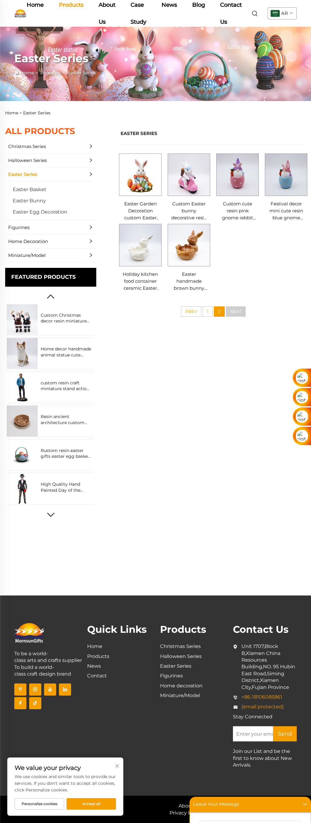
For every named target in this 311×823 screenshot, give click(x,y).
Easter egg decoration (40, 212)
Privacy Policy (185, 813)
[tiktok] (35, 703)
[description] (29, 632)
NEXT (235, 311)
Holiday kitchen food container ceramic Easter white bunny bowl (140, 281)
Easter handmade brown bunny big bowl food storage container (189, 281)
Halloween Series (27, 160)
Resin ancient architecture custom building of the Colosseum (62, 420)
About (186, 806)
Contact (97, 676)
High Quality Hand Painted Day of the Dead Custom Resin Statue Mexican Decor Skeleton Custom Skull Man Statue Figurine (65, 487)
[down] (50, 514)
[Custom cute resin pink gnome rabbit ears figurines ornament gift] (237, 174)
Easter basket (29, 189)
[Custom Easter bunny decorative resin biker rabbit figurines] (189, 174)
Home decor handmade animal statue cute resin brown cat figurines (66, 352)
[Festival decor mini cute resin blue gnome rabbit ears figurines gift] (286, 174)
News (94, 666)
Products (50, 73)
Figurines (18, 227)
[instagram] (35, 689)
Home (27, 73)
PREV (191, 311)
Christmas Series (27, 146)
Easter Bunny (29, 201)
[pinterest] (20, 689)
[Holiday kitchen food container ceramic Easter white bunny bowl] (140, 245)
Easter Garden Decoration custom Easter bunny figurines (140, 211)
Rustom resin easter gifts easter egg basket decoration (65, 454)
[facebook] (20, 703)
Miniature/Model (27, 255)
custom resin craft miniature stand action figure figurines (65, 386)
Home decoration (28, 241)
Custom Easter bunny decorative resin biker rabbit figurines (189, 211)
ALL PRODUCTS (40, 131)
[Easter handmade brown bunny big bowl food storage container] (189, 245)
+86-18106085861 (261, 697)
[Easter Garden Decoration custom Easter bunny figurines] (140, 174)
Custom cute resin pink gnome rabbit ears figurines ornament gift (237, 211)
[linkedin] (65, 689)
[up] (50, 296)
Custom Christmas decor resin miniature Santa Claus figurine (64, 318)
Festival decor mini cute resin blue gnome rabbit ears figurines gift (286, 211)
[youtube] (50, 689)
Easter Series (81, 73)
